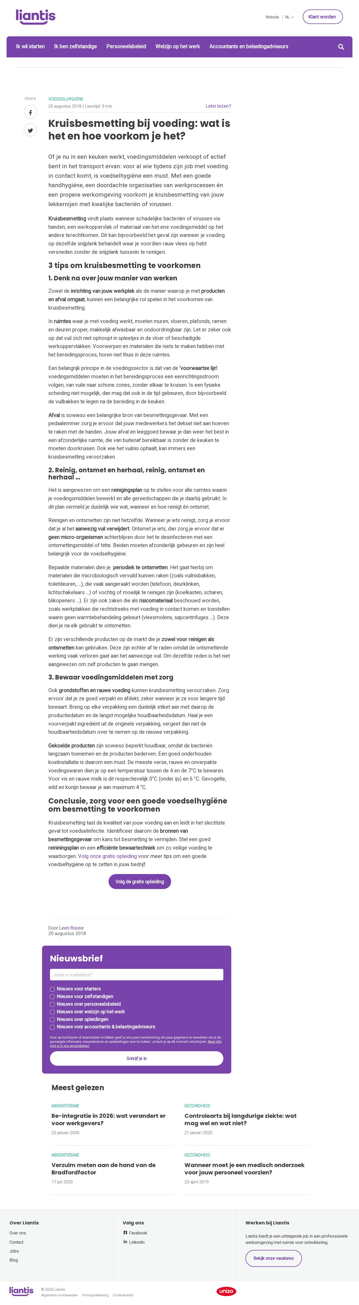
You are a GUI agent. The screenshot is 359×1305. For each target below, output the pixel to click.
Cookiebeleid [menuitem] (123, 1295)
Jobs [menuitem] (14, 1251)
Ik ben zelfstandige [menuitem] (75, 46)
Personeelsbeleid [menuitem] (126, 46)
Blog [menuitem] (13, 1260)
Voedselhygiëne (65, 99)
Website (272, 17)
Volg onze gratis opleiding (107, 856)
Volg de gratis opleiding (140, 881)
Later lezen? (218, 106)
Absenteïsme (65, 1105)
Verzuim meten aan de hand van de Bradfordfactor (104, 1169)
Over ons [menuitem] (17, 1232)
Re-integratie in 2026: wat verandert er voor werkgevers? (109, 1119)
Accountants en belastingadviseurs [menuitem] (248, 46)
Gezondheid (197, 1105)
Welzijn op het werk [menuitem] (178, 46)
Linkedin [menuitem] (136, 1242)
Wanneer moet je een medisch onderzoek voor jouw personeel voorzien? (244, 1169)
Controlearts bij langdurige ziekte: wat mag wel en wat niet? (240, 1119)
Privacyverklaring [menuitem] (95, 1295)
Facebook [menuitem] (137, 1232)
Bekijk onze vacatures (274, 1258)
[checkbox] (136, 1008)
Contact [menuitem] (16, 1242)
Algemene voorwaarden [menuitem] (59, 1295)
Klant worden (323, 16)
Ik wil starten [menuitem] (30, 46)
